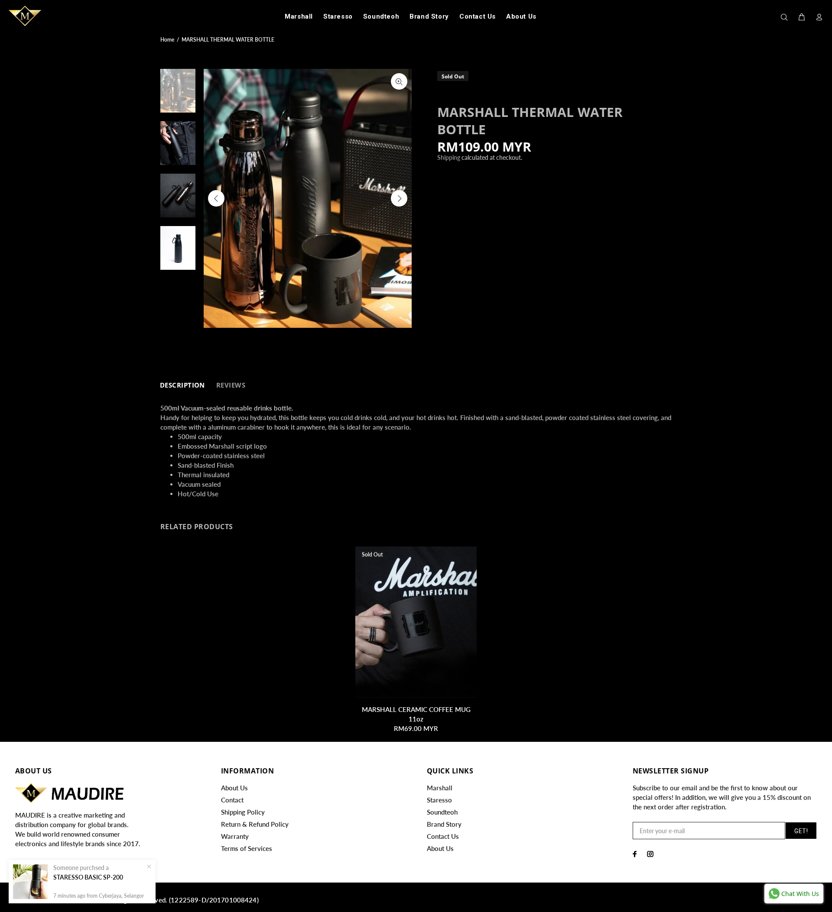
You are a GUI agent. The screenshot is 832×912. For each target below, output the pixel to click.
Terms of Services (246, 848)
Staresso (439, 800)
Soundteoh (442, 812)
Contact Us (443, 836)
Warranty (235, 836)
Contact (232, 800)
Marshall (439, 788)
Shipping (448, 157)
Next (399, 198)
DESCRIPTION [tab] (182, 385)
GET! (801, 831)
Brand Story (444, 824)
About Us (234, 788)
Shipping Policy (243, 812)
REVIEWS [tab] (230, 385)
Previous (216, 198)
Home (167, 39)
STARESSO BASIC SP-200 (88, 877)
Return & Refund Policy (255, 824)
